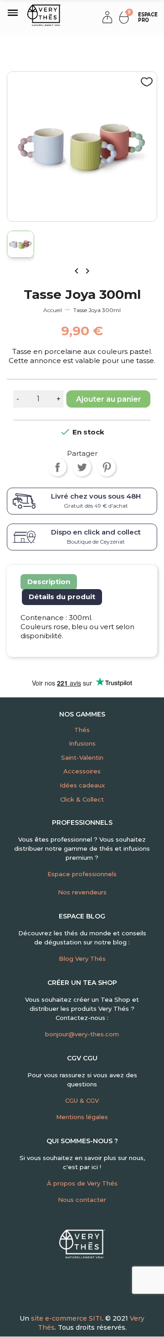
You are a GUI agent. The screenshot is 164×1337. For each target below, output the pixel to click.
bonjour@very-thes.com (82, 1034)
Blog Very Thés (82, 958)
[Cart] (124, 17)
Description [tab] (48, 581)
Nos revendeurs (82, 892)
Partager (57, 467)
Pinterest (106, 467)
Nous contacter (82, 1199)
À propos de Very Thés (82, 1183)
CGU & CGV (82, 1100)
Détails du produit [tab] (62, 596)
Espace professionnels (82, 874)
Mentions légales (82, 1116)
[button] (146, 17)
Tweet (82, 467)
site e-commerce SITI (66, 1318)
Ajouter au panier (108, 399)
